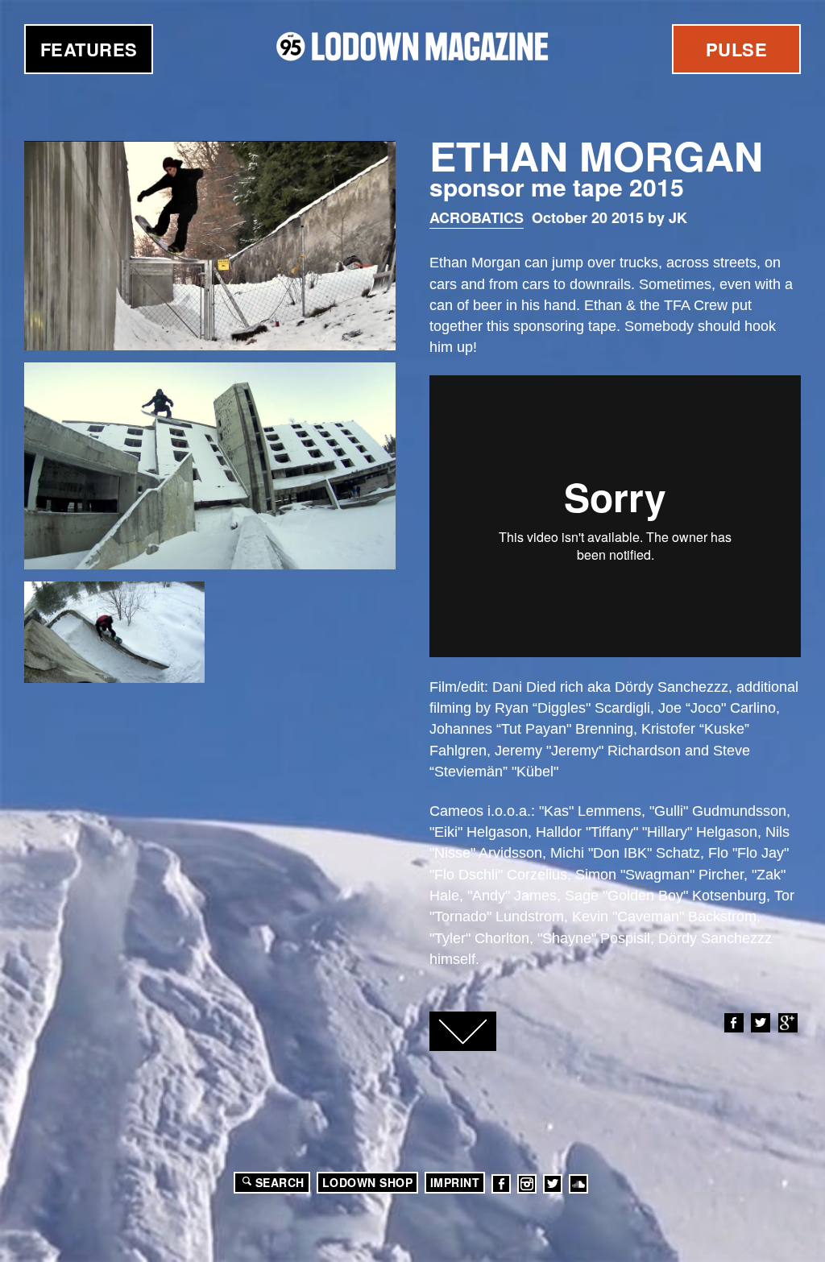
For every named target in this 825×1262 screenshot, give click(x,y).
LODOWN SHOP (367, 1182)
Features (89, 49)
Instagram (527, 1184)
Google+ (788, 1022)
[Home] (412, 46)
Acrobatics (476, 217)
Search (280, 1182)
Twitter (760, 1022)
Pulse (737, 49)
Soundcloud (578, 1184)
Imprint (455, 1182)
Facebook (734, 1022)
